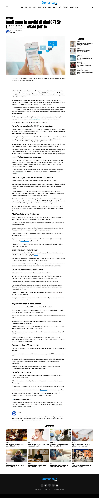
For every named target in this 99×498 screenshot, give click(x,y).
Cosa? (39, 7)
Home (22, 7)
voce (14, 206)
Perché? (54, 7)
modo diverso (36, 119)
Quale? (60, 7)
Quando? (65, 7)
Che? (26, 7)
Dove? (49, 7)
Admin (13, 32)
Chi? (30, 7)
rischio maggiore (17, 321)
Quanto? (71, 7)
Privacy (62, 489)
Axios (24, 406)
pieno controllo (56, 292)
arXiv (32, 406)
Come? (34, 7)
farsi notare (43, 390)
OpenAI (53, 404)
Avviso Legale (38, 489)
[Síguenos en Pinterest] (49, 485)
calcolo (36, 255)
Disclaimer (56, 489)
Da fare (44, 7)
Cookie (50, 489)
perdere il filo (19, 171)
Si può (76, 7)
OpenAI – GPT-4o (17, 406)
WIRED (29, 406)
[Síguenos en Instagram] (53, 485)
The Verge (59, 404)
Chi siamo (45, 489)
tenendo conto (25, 241)
